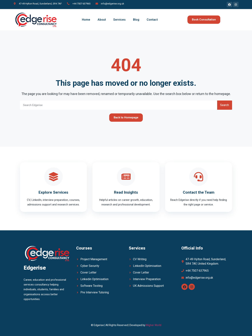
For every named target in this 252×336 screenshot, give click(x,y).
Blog (136, 19)
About (102, 19)
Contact (152, 19)
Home (86, 19)
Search (224, 105)
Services (119, 19)
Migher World (153, 325)
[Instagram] (192, 287)
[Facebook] (184, 287)
